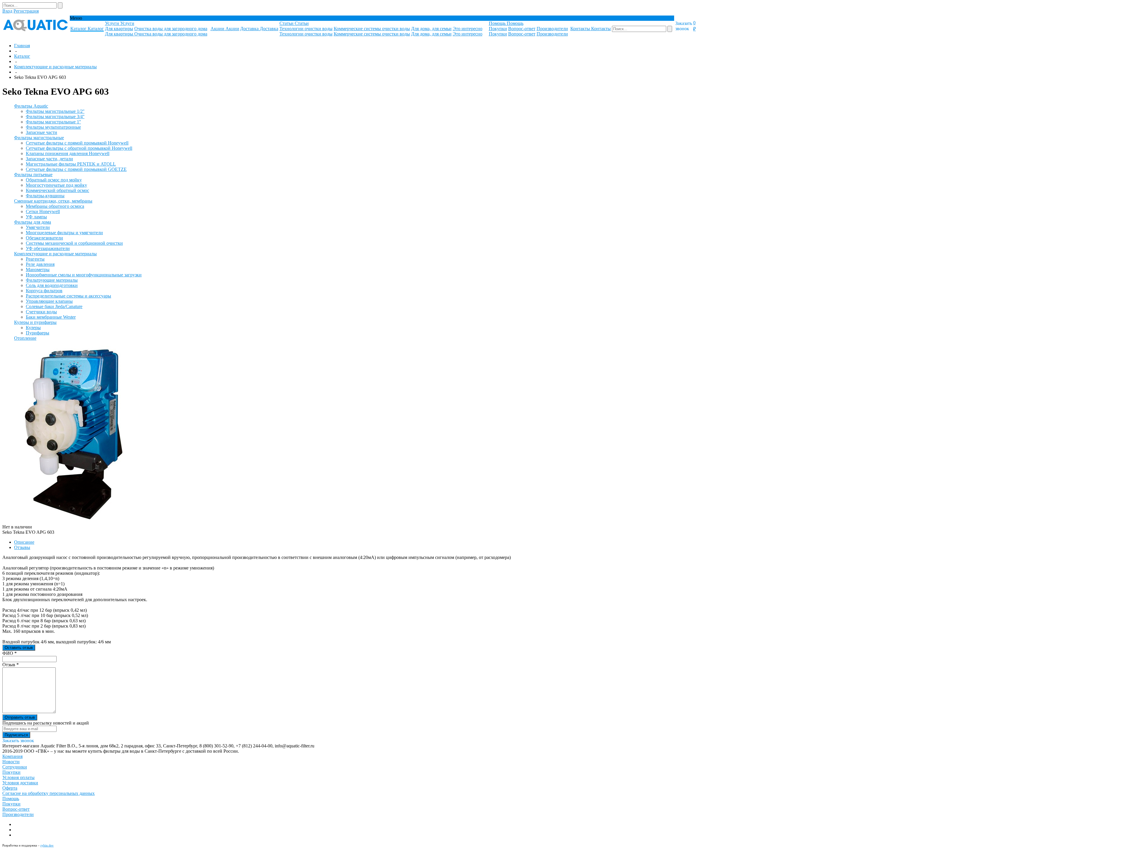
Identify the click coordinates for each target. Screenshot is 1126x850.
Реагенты (35, 258)
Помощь (10, 798)
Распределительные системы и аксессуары (68, 295)
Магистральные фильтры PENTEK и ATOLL (71, 164)
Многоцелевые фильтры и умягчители (64, 232)
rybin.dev (47, 845)
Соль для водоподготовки (52, 285)
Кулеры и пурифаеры (35, 322)
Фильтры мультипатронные (53, 127)
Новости (11, 761)
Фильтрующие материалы (52, 280)
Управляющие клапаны (49, 301)
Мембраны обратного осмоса (55, 206)
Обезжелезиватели (44, 237)
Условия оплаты (18, 777)
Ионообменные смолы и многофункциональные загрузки (84, 274)
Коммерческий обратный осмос (57, 190)
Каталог (22, 56)
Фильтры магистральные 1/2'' (55, 111)
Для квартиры (119, 28)
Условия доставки (20, 782)
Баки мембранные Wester (51, 316)
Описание (24, 542)
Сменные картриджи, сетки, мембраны (53, 200)
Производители (552, 28)
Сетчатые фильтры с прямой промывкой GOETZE (76, 169)
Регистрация (26, 10)
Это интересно (467, 28)
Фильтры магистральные (39, 137)
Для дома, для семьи (431, 28)
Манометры (38, 269)
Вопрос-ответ (521, 28)
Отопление (25, 338)
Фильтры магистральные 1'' (53, 121)
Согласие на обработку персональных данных (48, 793)
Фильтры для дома (32, 222)
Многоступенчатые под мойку (56, 185)
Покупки (498, 28)
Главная (22, 45)
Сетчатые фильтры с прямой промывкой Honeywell (77, 142)
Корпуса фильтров (44, 290)
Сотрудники (14, 766)
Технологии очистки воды (306, 28)
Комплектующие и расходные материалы (55, 66)
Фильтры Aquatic (31, 105)
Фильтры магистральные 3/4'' (55, 116)
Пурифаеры (37, 332)
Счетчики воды (41, 311)
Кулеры (33, 327)
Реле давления (40, 264)
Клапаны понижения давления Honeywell (67, 153)
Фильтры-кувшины (45, 195)
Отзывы (22, 547)
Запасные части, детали (49, 158)
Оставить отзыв (19, 647)
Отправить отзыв (20, 717)
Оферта (9, 788)
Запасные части (41, 132)
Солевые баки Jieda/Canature (54, 306)
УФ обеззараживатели (48, 248)
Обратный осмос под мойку (54, 179)
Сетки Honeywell (43, 211)
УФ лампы (36, 216)
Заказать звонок (683, 26)
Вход (7, 10)
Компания (12, 756)
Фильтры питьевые (33, 174)
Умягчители (38, 227)
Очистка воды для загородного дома (170, 28)
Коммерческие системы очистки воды (372, 28)
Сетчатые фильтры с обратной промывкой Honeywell (79, 148)
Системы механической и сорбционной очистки (74, 243)
